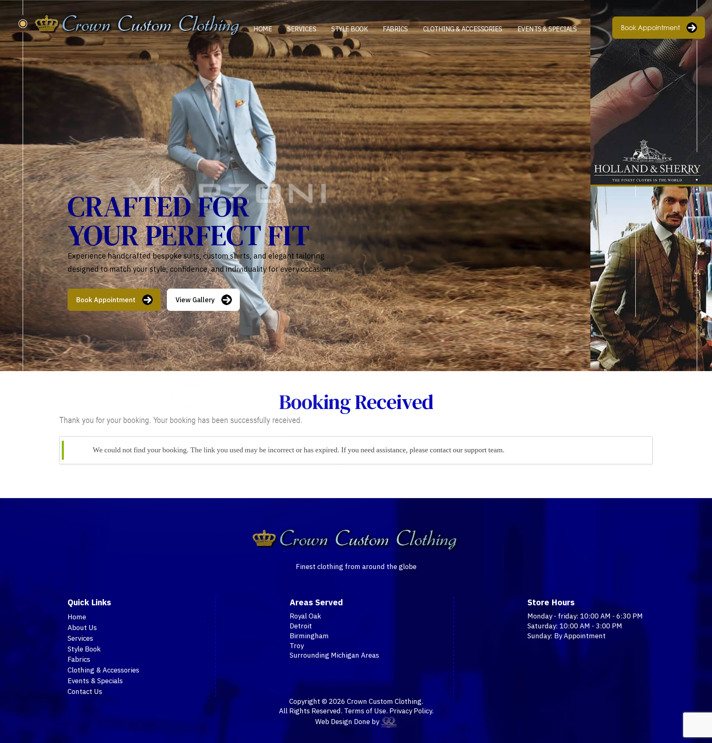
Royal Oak (305, 616)
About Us (82, 627)
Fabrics (395, 29)
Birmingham (309, 635)
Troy (297, 645)
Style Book (349, 29)
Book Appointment (650, 28)
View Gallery (195, 300)
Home (262, 29)
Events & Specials (547, 29)
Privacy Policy (410, 710)
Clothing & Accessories (462, 29)
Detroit (301, 625)
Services (301, 29)
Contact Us (85, 691)
